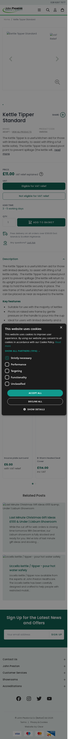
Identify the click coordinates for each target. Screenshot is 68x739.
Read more (11, 345)
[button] (33, 350)
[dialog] (33, 369)
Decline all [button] (34, 401)
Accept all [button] (33, 393)
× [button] (58, 327)
